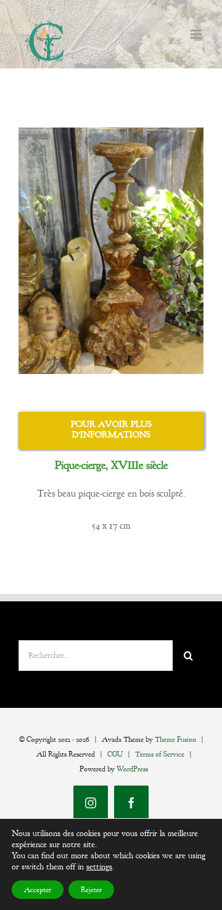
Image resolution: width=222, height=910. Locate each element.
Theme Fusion (175, 739)
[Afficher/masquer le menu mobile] (197, 34)
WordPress (132, 769)
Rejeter (91, 890)
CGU (115, 754)
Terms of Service (159, 754)
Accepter (37, 890)
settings (99, 866)
